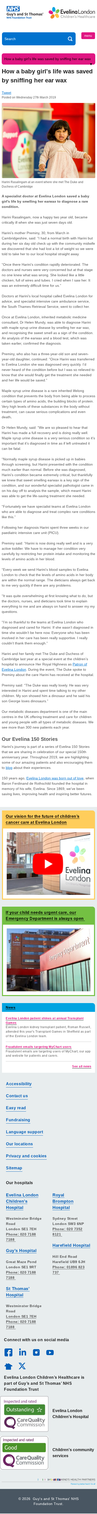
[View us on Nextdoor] (8, 1365)
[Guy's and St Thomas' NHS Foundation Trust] (25, 17)
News (10, 1007)
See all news (81, 1066)
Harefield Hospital (71, 1245)
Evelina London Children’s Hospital (22, 1201)
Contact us (17, 1096)
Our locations (19, 1144)
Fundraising (18, 1120)
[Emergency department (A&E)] (48, 959)
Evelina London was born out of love (55, 778)
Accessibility (19, 1084)
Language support (24, 1132)
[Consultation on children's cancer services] (48, 863)
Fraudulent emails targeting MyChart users (39, 1047)
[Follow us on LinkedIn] (22, 1352)
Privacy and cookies (26, 1156)
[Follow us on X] (22, 1365)
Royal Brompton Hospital (62, 1201)
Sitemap (14, 1168)
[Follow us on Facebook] (8, 1352)
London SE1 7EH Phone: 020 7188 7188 (21, 1321)
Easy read (16, 1108)
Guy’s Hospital (21, 1250)
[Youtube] (49, 1352)
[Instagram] (36, 1352)
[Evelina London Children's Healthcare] (71, 17)
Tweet (6, 93)
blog (9, 768)
